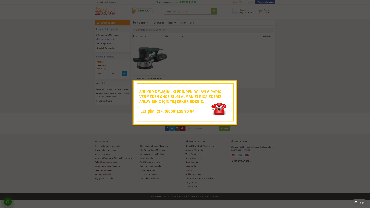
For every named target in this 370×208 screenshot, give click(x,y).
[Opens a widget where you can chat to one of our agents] (359, 203)
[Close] (232, 83)
